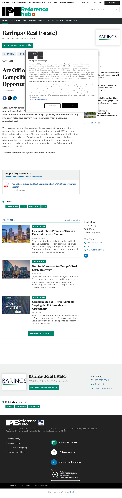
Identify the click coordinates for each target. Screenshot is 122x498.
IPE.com (6, 3)
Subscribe (97, 3)
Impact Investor (67, 3)
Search (117, 9)
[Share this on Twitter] (10, 98)
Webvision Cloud (67, 492)
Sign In (112, 2)
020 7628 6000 (94, 243)
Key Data (23, 54)
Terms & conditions (16, 452)
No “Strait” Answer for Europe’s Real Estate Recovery (107, 88)
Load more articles (41, 334)
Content (7, 61)
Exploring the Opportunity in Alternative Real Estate (107, 113)
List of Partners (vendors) (38, 99)
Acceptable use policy (17, 448)
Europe (9, 407)
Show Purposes (52, 106)
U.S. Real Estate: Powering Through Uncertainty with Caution (108, 75)
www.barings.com (95, 250)
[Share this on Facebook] (4, 98)
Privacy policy (14, 439)
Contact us (10, 485)
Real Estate (34, 206)
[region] (61, 81)
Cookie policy (14, 443)
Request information (16, 45)
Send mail (92, 246)
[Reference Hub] (25, 15)
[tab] (102, 67)
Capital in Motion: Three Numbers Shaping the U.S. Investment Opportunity (108, 100)
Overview (9, 54)
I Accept (70, 106)
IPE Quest (52, 3)
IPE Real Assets (19, 3)
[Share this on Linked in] (15, 98)
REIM (44, 206)
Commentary (12, 206)
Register (86, 3)
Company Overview (24, 485)
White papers (39, 226)
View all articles (92, 123)
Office (23, 206)
